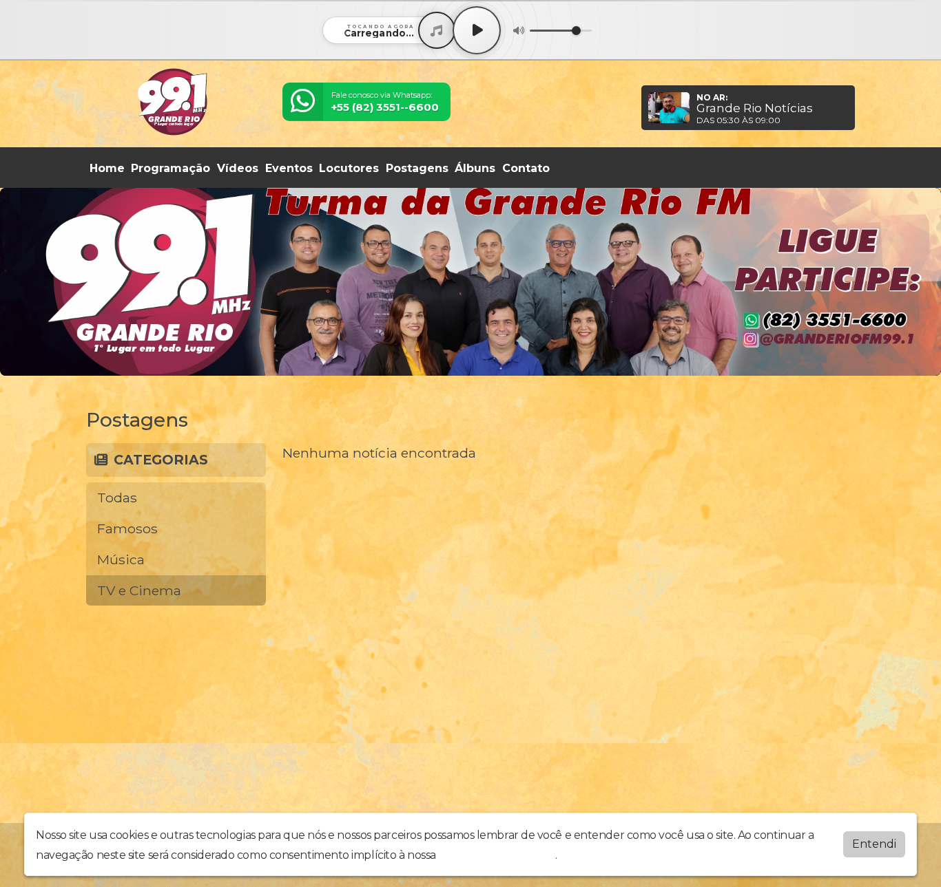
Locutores (349, 168)
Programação (170, 168)
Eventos (289, 168)
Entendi (874, 844)
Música (121, 559)
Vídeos (237, 168)
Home (107, 168)
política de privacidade (496, 855)
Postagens (417, 168)
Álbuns (475, 168)
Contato (526, 168)
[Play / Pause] (477, 30)
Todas (117, 497)
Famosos (127, 528)
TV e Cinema (139, 590)
